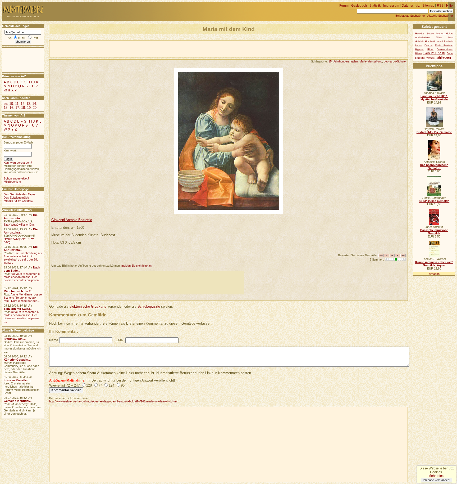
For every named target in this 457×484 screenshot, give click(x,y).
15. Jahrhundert (338, 61)
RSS (440, 5)
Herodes (419, 33)
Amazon (434, 273)
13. (28, 104)
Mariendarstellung (370, 61)
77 (100, 385)
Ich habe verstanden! (436, 480)
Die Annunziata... (21, 216)
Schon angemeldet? (16, 178)
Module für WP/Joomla (18, 200)
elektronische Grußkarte (88, 306)
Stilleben (443, 57)
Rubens (420, 57)
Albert (439, 37)
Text (35, 37)
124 (111, 385)
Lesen (430, 33)
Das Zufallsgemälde (16, 197)
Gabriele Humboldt (425, 41)
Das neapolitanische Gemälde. (434, 166)
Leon (450, 37)
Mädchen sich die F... (18, 291)
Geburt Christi (434, 53)
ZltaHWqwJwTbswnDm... (20, 224)
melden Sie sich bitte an (136, 265)
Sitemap (428, 5)
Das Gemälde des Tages (20, 194)
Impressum (391, 5)
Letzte (418, 45)
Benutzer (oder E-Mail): (19, 142)
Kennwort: (10, 150)
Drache (428, 45)
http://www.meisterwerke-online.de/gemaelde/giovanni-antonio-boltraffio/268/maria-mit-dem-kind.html (113, 401)
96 (123, 385)
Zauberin (448, 41)
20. (35, 108)
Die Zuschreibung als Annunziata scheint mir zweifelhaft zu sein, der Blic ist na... (23, 258)
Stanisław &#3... (15, 338)
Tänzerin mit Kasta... (18, 308)
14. (34, 104)
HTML (22, 37)
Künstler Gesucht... (17, 359)
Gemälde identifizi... (17, 400)
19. (29, 108)
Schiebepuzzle (149, 306)
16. (12, 108)
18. (23, 108)
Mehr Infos (436, 476)
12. (23, 104)
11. (17, 104)
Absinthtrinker (422, 37)
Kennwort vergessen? (18, 162)
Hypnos (419, 49)
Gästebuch (359, 5)
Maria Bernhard (444, 45)
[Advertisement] (111, 48)
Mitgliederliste (12, 181)
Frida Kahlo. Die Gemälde (434, 132)
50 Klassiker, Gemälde (434, 201)
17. (17, 108)
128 (89, 385)
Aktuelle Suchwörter (440, 15)
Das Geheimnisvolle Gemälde (434, 231)
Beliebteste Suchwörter (410, 15)
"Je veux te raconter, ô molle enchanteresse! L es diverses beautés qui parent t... (22, 278)
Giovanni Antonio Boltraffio (71, 220)
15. (6, 108)
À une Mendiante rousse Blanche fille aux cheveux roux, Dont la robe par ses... (23, 297)
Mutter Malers (444, 33)
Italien (354, 61)
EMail (120, 340)
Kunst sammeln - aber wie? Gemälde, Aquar (434, 264)
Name (53, 340)
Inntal (440, 41)
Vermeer (430, 58)
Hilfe (449, 5)
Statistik (375, 5)
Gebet (450, 53)
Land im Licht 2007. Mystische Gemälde (434, 98)
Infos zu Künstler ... (17, 380)
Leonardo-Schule (395, 61)
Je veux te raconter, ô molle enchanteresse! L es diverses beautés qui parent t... (21, 316)
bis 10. (9, 104)
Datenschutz (411, 5)
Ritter (430, 49)
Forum (344, 5)
